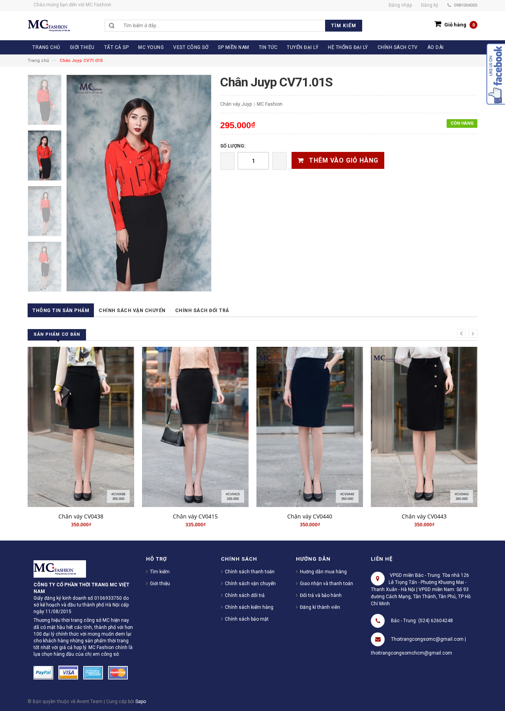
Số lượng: (232, 146)
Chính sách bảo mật (247, 619)
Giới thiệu (160, 583)
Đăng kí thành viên (320, 607)
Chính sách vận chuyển (132, 310)
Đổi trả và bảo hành (321, 595)
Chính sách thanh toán (250, 571)
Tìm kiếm (160, 571)
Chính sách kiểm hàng (249, 607)
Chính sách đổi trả (202, 310)
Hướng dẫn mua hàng (323, 571)
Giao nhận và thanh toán (326, 583)
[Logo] (60, 568)
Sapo (140, 701)
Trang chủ (38, 60)
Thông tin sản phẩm (60, 310)
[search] (241, 25)
